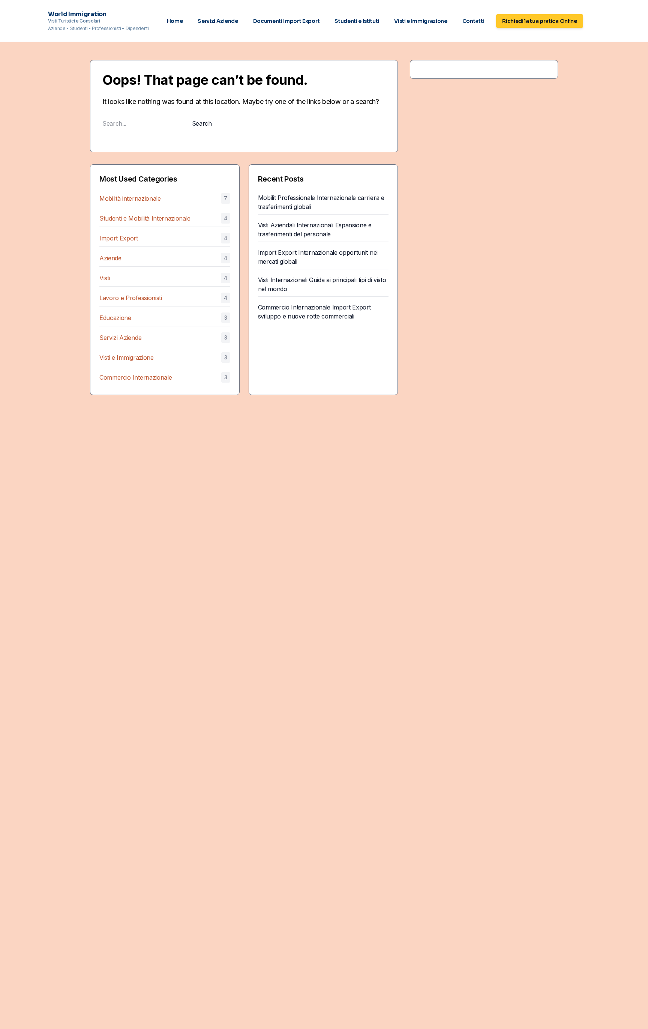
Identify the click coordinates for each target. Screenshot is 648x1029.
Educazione (115, 317)
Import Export (118, 238)
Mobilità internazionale (130, 198)
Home (175, 21)
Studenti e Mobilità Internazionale (144, 218)
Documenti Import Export (286, 21)
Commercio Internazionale (135, 377)
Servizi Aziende (218, 21)
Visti (104, 278)
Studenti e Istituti (356, 21)
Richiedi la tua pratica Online (539, 21)
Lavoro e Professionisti (130, 298)
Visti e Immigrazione (420, 21)
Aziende (110, 258)
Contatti (473, 21)
